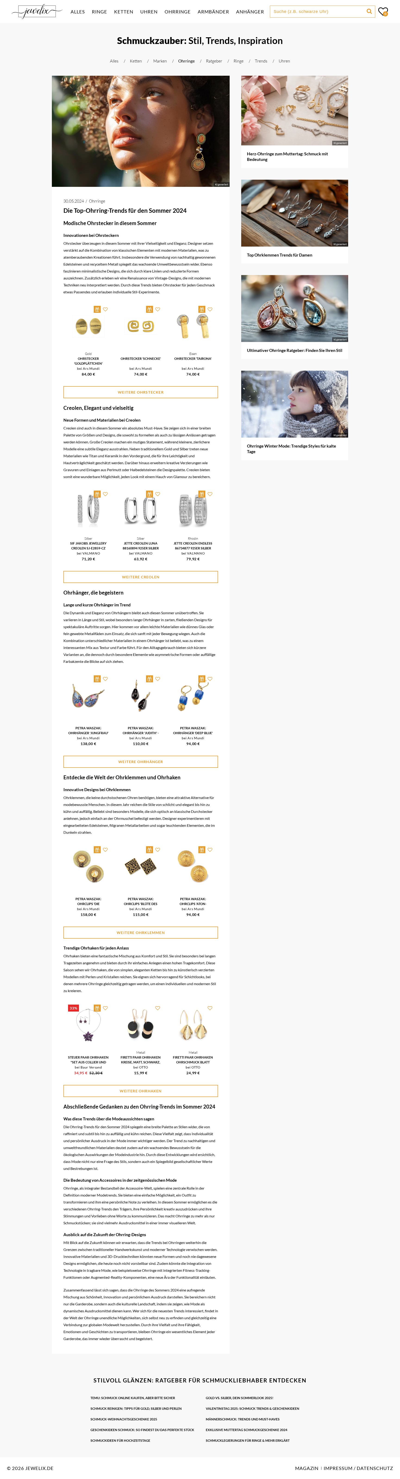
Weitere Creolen (140, 577)
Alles (78, 11)
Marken (160, 60)
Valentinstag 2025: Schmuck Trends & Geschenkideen (252, 1408)
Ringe (99, 11)
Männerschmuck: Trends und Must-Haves (243, 1419)
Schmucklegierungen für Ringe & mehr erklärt (248, 1440)
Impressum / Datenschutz (358, 1468)
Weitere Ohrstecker (141, 392)
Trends (261, 60)
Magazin (307, 1468)
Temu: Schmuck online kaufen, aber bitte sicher (133, 1398)
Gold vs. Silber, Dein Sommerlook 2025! (239, 1398)
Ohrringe (178, 11)
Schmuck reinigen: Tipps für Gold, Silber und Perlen (136, 1408)
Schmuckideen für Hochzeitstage (120, 1440)
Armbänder (213, 11)
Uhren (149, 11)
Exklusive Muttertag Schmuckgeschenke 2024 (246, 1430)
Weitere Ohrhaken (141, 1091)
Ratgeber (214, 60)
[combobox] (319, 11)
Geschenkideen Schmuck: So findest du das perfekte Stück (142, 1430)
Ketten (123, 11)
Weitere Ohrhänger (140, 761)
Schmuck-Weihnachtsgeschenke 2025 (124, 1419)
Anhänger (250, 11)
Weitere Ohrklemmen (141, 932)
